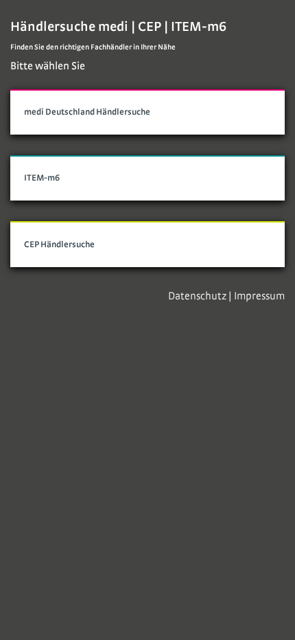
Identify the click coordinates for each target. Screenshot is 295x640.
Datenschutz (197, 295)
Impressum (259, 295)
